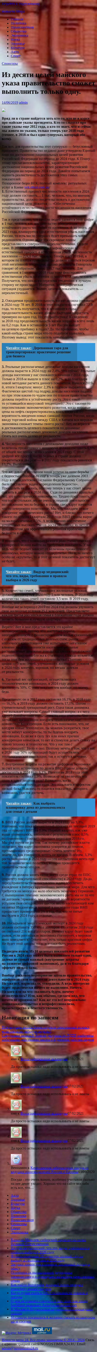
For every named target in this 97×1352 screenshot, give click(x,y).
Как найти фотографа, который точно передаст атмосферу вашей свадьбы (47, 1287)
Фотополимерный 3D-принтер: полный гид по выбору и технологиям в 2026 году (47, 1258)
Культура (18, 48)
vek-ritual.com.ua (36, 187)
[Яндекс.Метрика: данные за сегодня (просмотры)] (16, 1333)
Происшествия (22, 27)
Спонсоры (10, 63)
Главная (17, 19)
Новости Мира (13, 11)
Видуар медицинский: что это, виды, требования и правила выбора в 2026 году (50, 1250)
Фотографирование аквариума (43, 1059)
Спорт (16, 56)
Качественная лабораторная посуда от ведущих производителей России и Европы (50, 1170)
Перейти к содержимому (21, 4)
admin (23, 102)
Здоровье (18, 44)
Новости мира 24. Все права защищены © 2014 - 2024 (43, 1340)
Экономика (19, 35)
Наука (15, 39)
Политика (18, 23)
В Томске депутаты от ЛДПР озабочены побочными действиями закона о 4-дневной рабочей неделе (48, 1037)
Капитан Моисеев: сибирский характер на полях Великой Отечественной (48, 1242)
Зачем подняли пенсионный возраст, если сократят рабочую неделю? (46, 1029)
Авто (15, 52)
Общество (18, 31)
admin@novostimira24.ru (20, 1348)
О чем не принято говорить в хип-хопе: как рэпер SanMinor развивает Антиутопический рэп (49, 1303)
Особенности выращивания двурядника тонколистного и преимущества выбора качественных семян (53, 1276)
